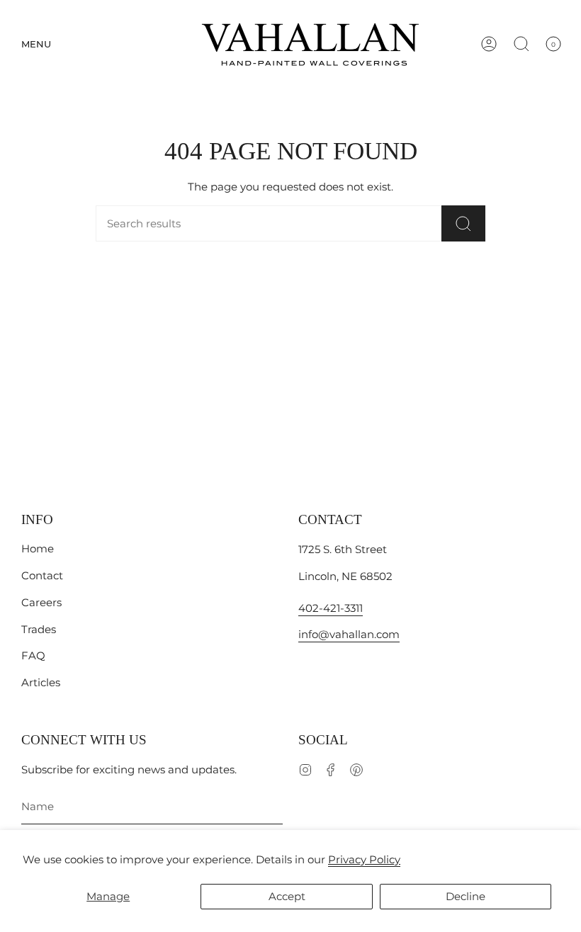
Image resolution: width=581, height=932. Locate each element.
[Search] (463, 223)
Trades (38, 629)
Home (37, 548)
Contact (42, 575)
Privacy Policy (364, 859)
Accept (287, 896)
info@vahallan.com (349, 634)
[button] (36, 44)
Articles (40, 682)
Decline (465, 896)
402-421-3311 (330, 608)
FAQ (33, 655)
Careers (41, 602)
